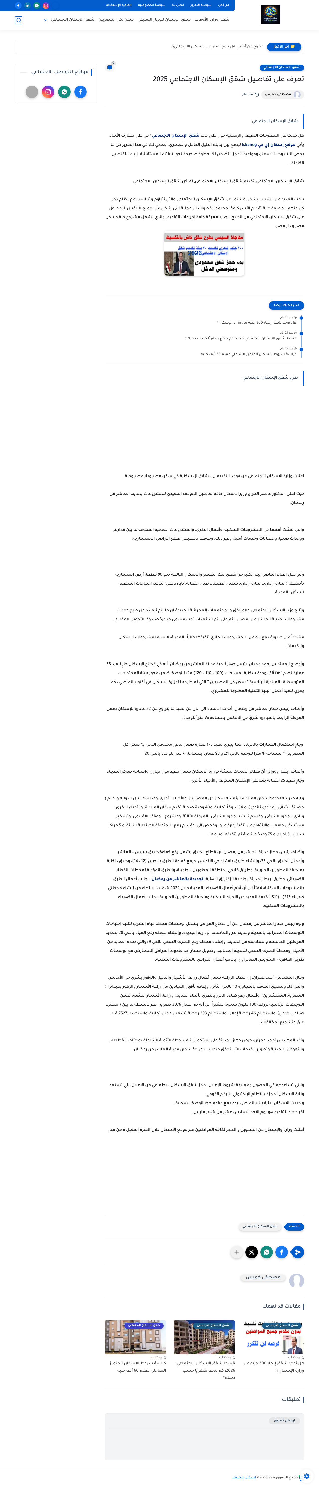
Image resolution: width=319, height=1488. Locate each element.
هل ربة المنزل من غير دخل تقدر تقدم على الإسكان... (220, 47)
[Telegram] (55, 5)
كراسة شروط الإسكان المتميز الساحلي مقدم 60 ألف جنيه (249, 355)
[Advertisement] (204, 429)
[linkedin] (27, 5)
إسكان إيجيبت (244, 1478)
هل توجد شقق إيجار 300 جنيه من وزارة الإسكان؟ (257, 323)
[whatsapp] (36, 5)
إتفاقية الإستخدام (119, 5)
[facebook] (18, 5)
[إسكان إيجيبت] (270, 14)
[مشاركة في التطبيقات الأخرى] (237, 1252)
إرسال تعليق (284, 1421)
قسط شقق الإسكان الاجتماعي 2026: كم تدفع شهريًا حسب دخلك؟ (241, 339)
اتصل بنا (178, 5)
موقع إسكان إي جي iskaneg (269, 145)
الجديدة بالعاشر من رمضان (178, 879)
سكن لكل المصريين (116, 20)
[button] (281, 1252)
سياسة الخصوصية (152, 5)
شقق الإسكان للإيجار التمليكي (164, 20)
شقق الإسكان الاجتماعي (176, 136)
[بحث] (18, 20)
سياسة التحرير (201, 5)
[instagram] (46, 5)
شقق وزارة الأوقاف (212, 20)
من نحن (223, 5)
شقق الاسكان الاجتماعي (73, 20)
